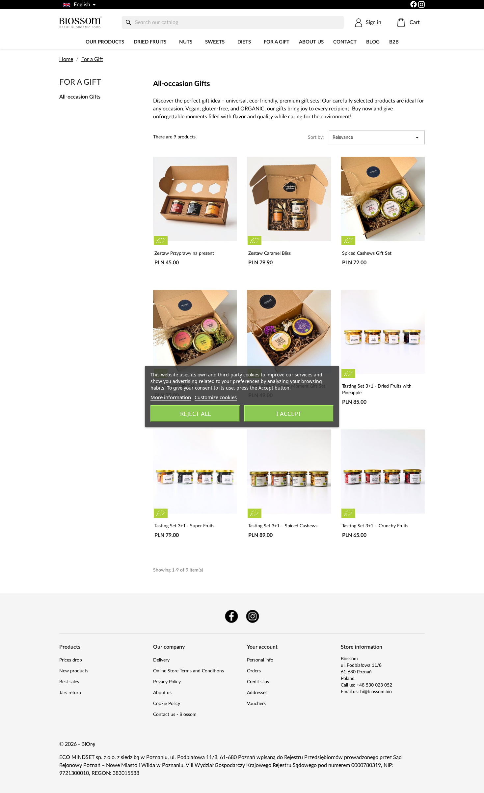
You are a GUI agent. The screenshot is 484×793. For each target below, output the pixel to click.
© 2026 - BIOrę (77, 744)
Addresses (257, 692)
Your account (262, 647)
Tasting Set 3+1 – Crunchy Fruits (375, 526)
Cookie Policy (166, 703)
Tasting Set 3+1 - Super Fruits (184, 526)
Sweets (215, 42)
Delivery (161, 660)
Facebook (231, 616)
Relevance (377, 137)
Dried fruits (150, 42)
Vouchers (256, 703)
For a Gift (276, 42)
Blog (373, 42)
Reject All (195, 414)
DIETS (244, 42)
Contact (345, 42)
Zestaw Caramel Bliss (269, 253)
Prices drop (70, 660)
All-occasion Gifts (79, 97)
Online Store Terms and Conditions (188, 671)
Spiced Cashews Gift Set (366, 253)
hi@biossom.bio (376, 692)
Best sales (69, 682)
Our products (105, 42)
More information (170, 397)
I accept (288, 414)
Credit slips (258, 682)
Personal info (260, 660)
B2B (394, 42)
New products (73, 671)
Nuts (185, 42)
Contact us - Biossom (175, 714)
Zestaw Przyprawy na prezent (184, 253)
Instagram (252, 616)
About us (311, 42)
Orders (254, 671)
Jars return (70, 692)
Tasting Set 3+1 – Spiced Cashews (282, 526)
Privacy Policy (167, 682)
